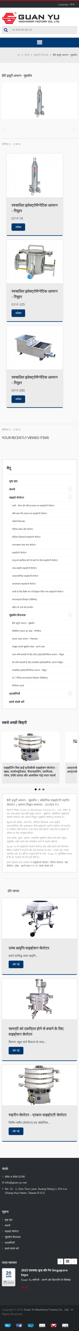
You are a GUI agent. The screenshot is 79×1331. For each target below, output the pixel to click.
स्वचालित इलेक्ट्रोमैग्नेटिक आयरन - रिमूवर (29, 670)
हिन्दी (72, 4)
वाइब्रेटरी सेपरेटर (19, 552)
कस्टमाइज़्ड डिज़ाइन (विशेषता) (24, 599)
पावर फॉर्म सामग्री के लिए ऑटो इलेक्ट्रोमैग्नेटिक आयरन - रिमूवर (38, 654)
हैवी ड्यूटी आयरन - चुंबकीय (23, 623)
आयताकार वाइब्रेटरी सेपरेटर (24, 583)
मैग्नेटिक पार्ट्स (18, 685)
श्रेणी (27, 55)
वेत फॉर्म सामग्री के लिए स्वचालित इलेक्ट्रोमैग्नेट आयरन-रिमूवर (37, 662)
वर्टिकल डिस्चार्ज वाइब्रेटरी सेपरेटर (26, 537)
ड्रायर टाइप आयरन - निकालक (25, 639)
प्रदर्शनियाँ (14, 693)
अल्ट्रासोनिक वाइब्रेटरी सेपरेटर (25, 576)
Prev (60, 1261)
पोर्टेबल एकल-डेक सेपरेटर (22, 529)
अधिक (18, 227)
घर (18, 55)
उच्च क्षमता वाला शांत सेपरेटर (24, 544)
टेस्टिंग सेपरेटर (56, 862)
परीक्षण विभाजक (18, 521)
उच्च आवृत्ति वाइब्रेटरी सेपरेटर (24, 568)
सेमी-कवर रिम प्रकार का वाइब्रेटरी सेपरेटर (29, 513)
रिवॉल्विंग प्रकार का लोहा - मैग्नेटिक (26, 631)
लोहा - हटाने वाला (22, 865)
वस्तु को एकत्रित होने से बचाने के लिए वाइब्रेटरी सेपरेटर (35, 560)
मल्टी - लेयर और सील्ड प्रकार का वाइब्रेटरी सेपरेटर (33, 505)
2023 (10, 1282)
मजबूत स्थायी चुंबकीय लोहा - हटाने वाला (28, 646)
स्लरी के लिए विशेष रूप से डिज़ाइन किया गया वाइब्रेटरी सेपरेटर (37, 591)
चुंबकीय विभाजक (41, 55)
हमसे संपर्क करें (16, 701)
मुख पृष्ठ (13, 481)
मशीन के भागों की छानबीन (22, 607)
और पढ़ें (16, 964)
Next (74, 1261)
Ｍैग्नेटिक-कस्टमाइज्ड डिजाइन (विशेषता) (30, 677)
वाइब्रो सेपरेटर (16, 497)
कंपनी (12, 489)
